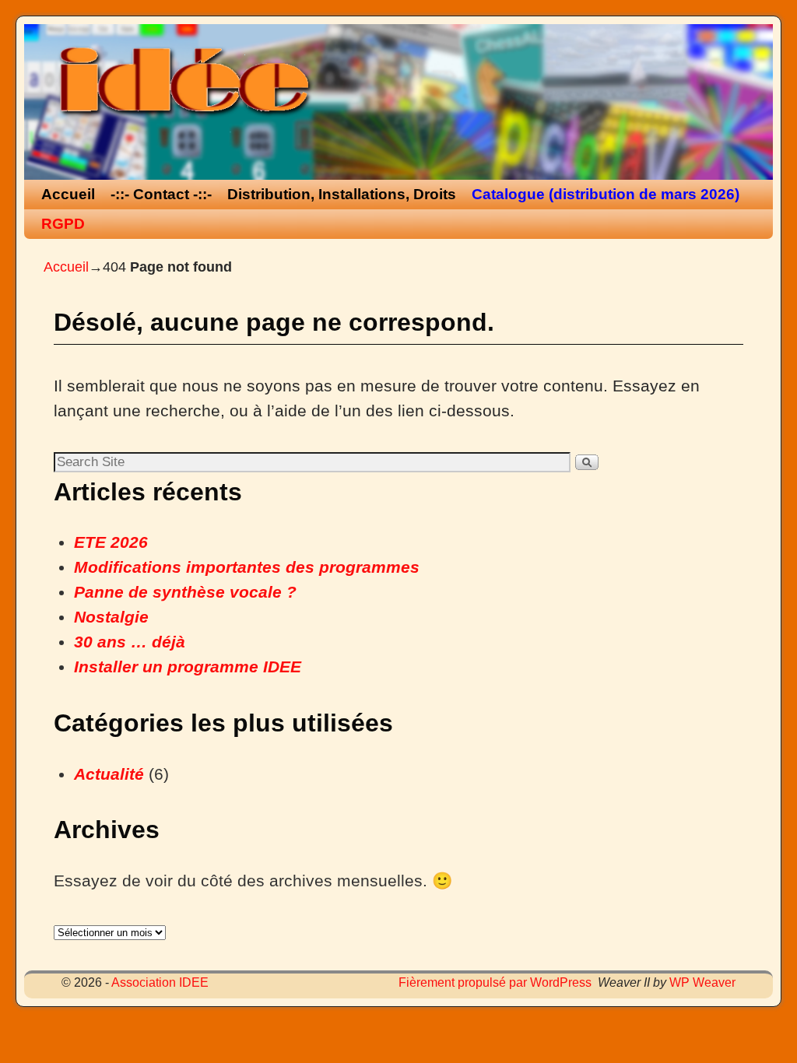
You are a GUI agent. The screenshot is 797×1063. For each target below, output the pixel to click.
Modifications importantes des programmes (247, 567)
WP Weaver (702, 982)
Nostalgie (111, 617)
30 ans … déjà (129, 642)
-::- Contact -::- (161, 194)
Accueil (68, 194)
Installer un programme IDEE (187, 667)
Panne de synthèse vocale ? (185, 592)
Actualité (109, 774)
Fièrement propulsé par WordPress (495, 982)
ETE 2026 (111, 542)
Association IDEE (160, 982)
